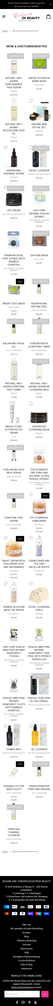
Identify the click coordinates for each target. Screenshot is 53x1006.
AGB (26, 952)
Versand (27, 944)
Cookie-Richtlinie (26, 960)
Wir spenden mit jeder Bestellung (26, 928)
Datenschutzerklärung (22, 987)
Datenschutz (26, 948)
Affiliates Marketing (26, 940)
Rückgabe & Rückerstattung (26, 956)
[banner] (26, 16)
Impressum (26, 968)
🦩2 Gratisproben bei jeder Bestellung (26, 900)
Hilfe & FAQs (26, 964)
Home (5, 31)
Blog (26, 936)
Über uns (26, 924)
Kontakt (26, 932)
